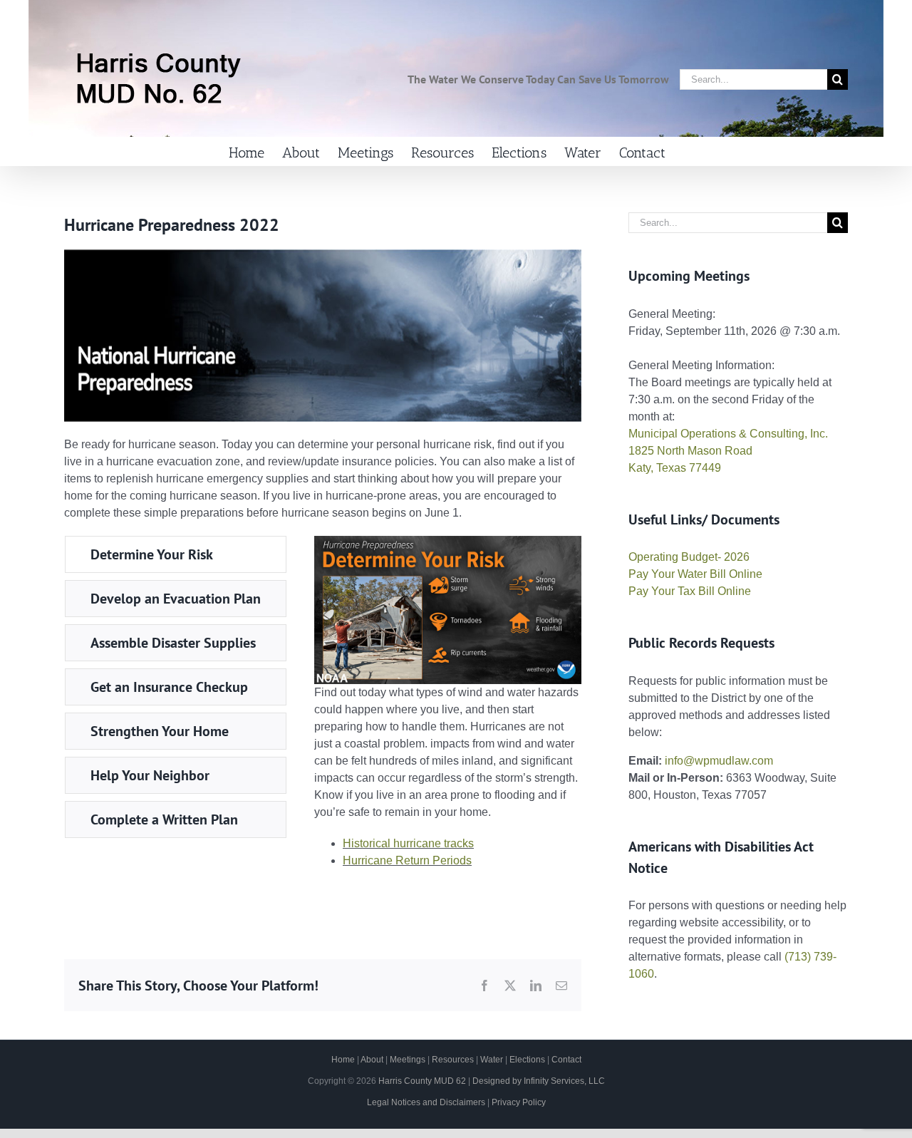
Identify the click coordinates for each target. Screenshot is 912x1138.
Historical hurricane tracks (408, 843)
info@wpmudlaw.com (719, 761)
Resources (453, 1060)
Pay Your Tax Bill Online (689, 591)
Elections (527, 1060)
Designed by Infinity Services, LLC (538, 1081)
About (372, 1060)
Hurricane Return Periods (407, 860)
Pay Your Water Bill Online (695, 574)
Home (343, 1060)
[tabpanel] (447, 708)
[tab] (175, 554)
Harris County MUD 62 (422, 1081)
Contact (566, 1060)
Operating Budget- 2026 (689, 557)
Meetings (407, 1060)
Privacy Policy (519, 1102)
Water (491, 1060)
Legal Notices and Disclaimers (426, 1102)
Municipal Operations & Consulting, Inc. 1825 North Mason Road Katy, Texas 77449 (728, 451)
